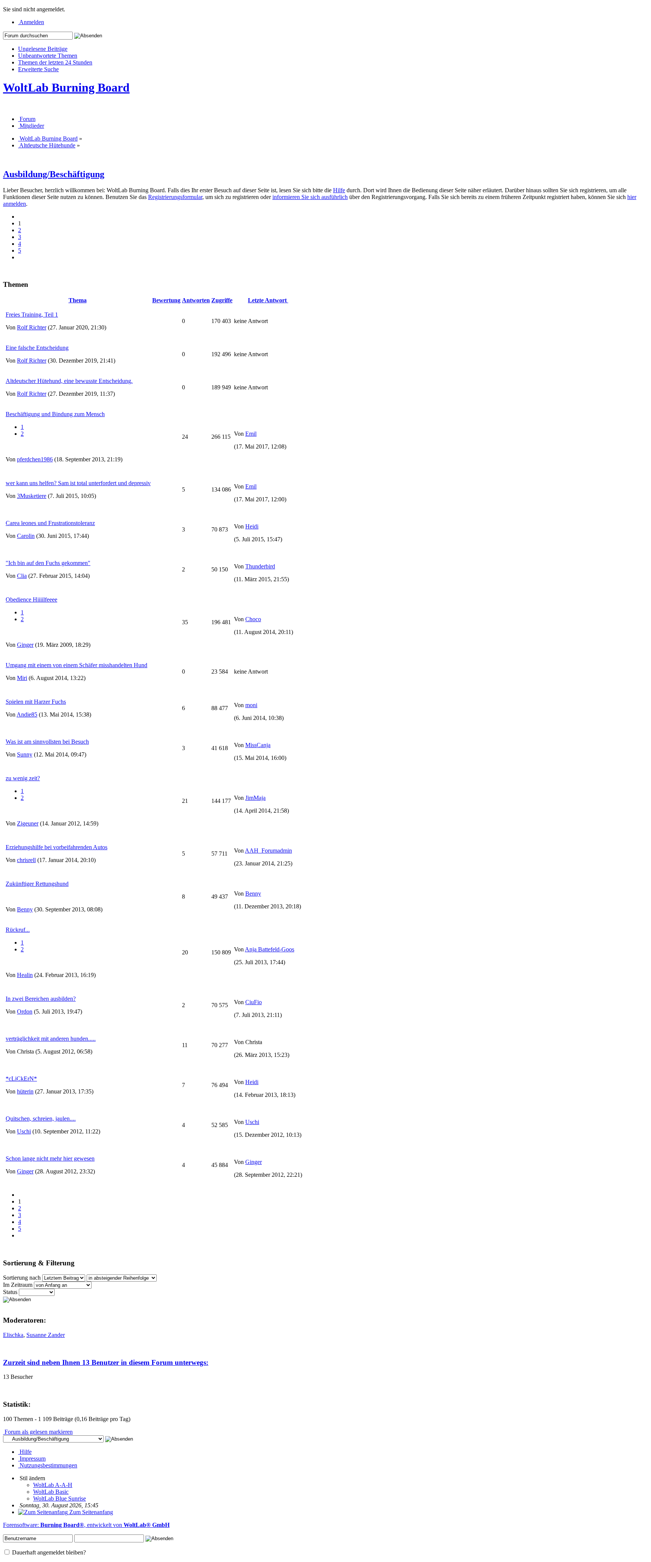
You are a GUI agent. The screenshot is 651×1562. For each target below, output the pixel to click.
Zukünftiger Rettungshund (37, 884)
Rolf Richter (31, 327)
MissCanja (257, 745)
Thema (78, 300)
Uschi (24, 1131)
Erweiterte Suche (38, 69)
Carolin (26, 536)
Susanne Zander (45, 1335)
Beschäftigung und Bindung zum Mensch (55, 414)
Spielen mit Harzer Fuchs (36, 701)
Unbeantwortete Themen (47, 55)
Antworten (196, 300)
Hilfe (339, 190)
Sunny (24, 754)
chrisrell (26, 860)
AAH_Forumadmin (268, 850)
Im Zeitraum (17, 1285)
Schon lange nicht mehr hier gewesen (50, 1158)
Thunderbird (260, 566)
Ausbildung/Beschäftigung (53, 174)
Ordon (24, 1011)
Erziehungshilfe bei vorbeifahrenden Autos (56, 847)
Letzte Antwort (268, 300)
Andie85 (27, 714)
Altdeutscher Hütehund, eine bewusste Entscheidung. (69, 381)
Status (10, 1292)
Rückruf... (18, 929)
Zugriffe (221, 300)
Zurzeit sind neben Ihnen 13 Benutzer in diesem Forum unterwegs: (105, 1362)
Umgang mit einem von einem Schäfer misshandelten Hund (76, 665)
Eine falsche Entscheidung (37, 348)
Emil (251, 433)
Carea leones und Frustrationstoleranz (50, 523)
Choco (253, 619)
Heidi (251, 526)
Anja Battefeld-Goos (269, 949)
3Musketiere (31, 496)
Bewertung (166, 300)
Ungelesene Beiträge (42, 49)
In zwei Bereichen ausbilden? (41, 998)
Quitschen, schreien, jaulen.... (41, 1118)
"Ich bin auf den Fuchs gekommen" (48, 563)
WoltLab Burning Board (66, 87)
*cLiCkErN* (21, 1078)
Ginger (25, 645)
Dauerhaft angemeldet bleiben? (48, 1552)
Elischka (13, 1335)
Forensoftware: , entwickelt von (86, 1525)
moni (251, 705)
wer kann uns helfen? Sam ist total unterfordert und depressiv (78, 483)
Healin (25, 975)
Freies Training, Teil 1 (32, 314)
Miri (22, 678)
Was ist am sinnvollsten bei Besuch (47, 741)
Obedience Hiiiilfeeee (31, 599)
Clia (22, 576)
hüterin (25, 1091)
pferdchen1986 (35, 459)
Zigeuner (27, 823)
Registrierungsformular (175, 197)
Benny (25, 909)
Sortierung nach (22, 1277)
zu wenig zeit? (23, 778)
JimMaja (255, 798)
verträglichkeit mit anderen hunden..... (51, 1038)
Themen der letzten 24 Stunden (55, 62)
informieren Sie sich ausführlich (310, 197)
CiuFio (253, 1002)
